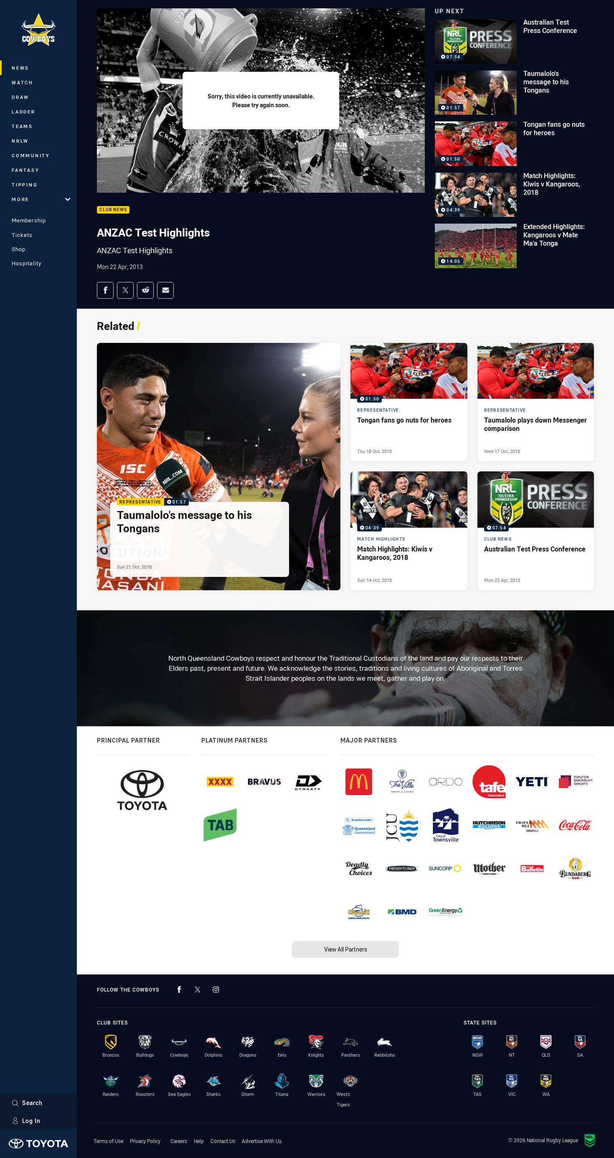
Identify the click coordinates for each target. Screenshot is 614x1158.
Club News (113, 210)
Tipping (25, 184)
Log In (31, 1121)
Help (199, 1141)
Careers (178, 1141)
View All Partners (345, 949)
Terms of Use (108, 1141)
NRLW (20, 141)
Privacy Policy (145, 1141)
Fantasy (25, 170)
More (20, 199)
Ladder (24, 111)
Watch (22, 82)
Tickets (22, 235)
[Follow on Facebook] (179, 989)
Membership (29, 220)
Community (31, 155)
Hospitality (26, 263)
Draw (20, 97)
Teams (22, 126)
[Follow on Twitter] (197, 989)
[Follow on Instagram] (216, 989)
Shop (18, 249)
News (20, 68)
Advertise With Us (262, 1141)
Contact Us (223, 1141)
